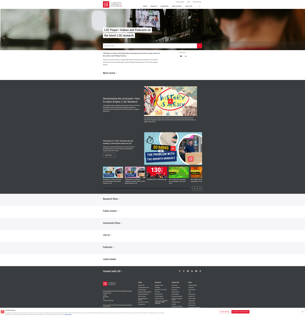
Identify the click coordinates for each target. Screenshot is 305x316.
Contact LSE (191, 296)
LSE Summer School (143, 302)
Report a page (192, 298)
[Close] (302, 311)
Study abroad (141, 304)
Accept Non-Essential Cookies (240, 311)
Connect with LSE (112, 271)
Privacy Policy (68, 314)
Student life (164, 6)
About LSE (188, 6)
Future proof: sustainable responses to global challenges (161, 302)
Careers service (175, 292)
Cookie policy (191, 300)
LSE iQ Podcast (158, 294)
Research (154, 6)
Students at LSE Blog (177, 306)
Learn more (108, 155)
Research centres (159, 298)
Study (145, 6)
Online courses (142, 296)
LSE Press (157, 292)
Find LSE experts (159, 296)
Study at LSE (141, 285)
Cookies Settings (192, 285)
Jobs (189, 292)
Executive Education (143, 294)
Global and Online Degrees (144, 292)
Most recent (109, 72)
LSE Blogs (157, 287)
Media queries (192, 289)
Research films (110, 198)
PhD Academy (175, 294)
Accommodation (176, 287)
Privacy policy (191, 305)
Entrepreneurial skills (177, 296)
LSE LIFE (174, 304)
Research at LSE (159, 285)
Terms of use (191, 303)
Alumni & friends (197, 2)
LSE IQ (106, 235)
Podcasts (107, 247)
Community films (111, 222)
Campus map (191, 294)
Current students (180, 2)
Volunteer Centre (176, 302)
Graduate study (142, 289)
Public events (110, 210)
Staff (188, 2)
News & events (176, 6)
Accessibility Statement (194, 307)
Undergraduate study (143, 287)
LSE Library (174, 289)
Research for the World (160, 289)
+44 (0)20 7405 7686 (108, 300)
